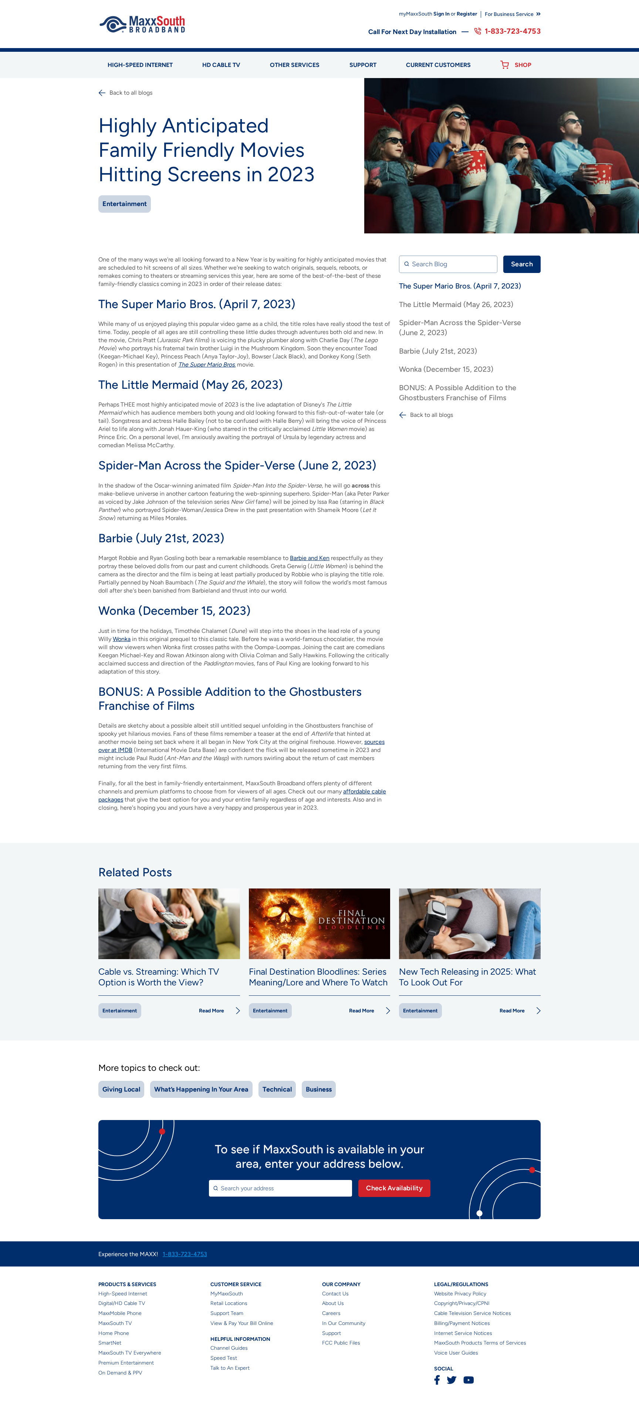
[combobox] (280, 1188)
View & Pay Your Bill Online (241, 1323)
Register (467, 14)
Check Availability (394, 1188)
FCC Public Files (341, 1343)
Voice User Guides (456, 1353)
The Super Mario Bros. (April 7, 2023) (460, 285)
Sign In (441, 14)
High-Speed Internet (122, 1294)
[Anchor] (300, 304)
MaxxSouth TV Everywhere (129, 1353)
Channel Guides (229, 1348)
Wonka (122, 639)
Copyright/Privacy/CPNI (462, 1303)
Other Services (295, 64)
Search (522, 264)
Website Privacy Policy (460, 1294)
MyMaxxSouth (226, 1294)
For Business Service (509, 14)
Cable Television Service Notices (472, 1313)
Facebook (437, 1380)
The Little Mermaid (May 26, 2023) (456, 304)
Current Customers (438, 64)
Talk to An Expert (230, 1368)
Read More (211, 1011)
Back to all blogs (130, 92)
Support (362, 64)
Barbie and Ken (309, 557)
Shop (523, 64)
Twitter (451, 1380)
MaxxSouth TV (115, 1323)
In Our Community (343, 1323)
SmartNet (109, 1343)
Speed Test (223, 1358)
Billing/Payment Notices (462, 1323)
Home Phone (113, 1333)
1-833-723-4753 (513, 31)
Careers (331, 1313)
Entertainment (124, 204)
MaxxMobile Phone (120, 1313)
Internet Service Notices (463, 1333)
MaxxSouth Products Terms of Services (480, 1343)
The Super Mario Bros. (207, 364)
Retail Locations (228, 1303)
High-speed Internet (140, 64)
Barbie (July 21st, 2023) (438, 351)
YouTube (468, 1380)
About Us (333, 1303)
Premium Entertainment (126, 1363)
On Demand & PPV (120, 1373)
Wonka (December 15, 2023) (446, 369)
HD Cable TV (221, 64)
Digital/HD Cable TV (121, 1303)
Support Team (226, 1313)
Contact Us (335, 1294)
